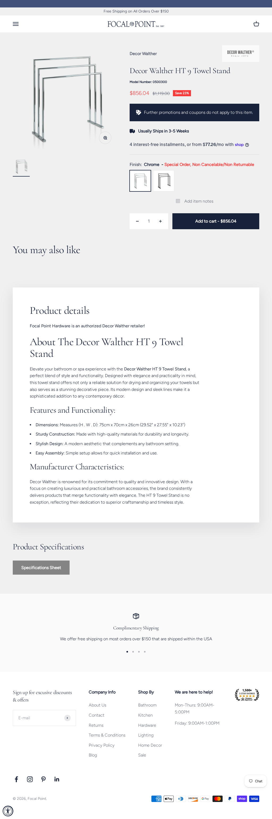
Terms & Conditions (107, 735)
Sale (142, 755)
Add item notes (198, 201)
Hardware (147, 725)
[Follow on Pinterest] (43, 779)
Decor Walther (143, 53)
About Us (97, 705)
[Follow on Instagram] (29, 779)
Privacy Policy (101, 745)
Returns (96, 725)
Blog (93, 755)
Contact (96, 715)
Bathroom (147, 705)
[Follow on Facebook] (16, 779)
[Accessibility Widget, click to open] (8, 811)
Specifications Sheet (41, 567)
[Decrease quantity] (137, 221)
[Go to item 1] (21, 167)
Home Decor (150, 745)
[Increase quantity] (160, 221)
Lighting (146, 735)
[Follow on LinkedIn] (57, 779)
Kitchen (145, 715)
